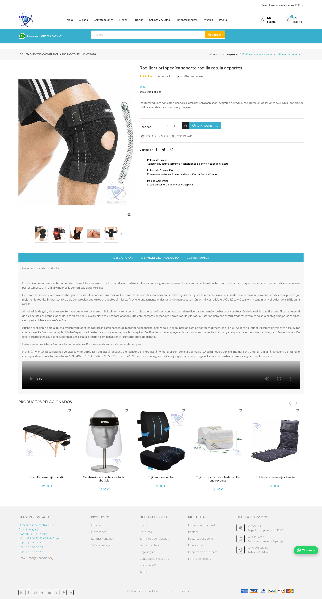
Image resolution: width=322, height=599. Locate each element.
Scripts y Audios (159, 19)
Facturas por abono (200, 538)
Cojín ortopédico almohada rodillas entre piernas (218, 478)
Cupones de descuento (202, 552)
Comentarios (198, 257)
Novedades (98, 531)
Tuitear (164, 149)
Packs (223, 19)
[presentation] (31, 233)
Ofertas (96, 525)
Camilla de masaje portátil (47, 477)
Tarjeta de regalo (101, 545)
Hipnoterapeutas (187, 19)
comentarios (163, 76)
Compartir (156, 149)
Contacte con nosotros (154, 558)
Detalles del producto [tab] (160, 257)
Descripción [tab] (123, 257)
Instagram (171, 149)
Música (208, 19)
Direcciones (195, 545)
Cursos (83, 19)
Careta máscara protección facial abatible (104, 478)
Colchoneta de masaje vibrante (275, 477)
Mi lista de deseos (199, 558)
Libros (123, 19)
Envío (143, 525)
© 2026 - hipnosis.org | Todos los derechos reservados (158, 590)
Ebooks (138, 19)
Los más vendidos (102, 538)
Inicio (69, 19)
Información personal (201, 525)
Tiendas (144, 572)
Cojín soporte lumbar (161, 477)
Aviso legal (146, 531)
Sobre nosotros (149, 545)
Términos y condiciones (154, 538)
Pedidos (193, 531)
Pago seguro (147, 552)
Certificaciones (103, 19)
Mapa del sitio (148, 565)
